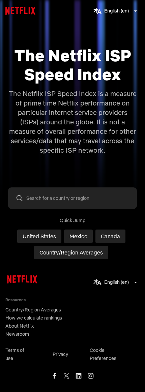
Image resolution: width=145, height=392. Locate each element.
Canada (110, 236)
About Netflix (19, 326)
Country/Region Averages (71, 252)
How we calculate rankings (33, 318)
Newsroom (17, 334)
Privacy (60, 354)
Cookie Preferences (103, 354)
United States (39, 236)
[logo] (22, 11)
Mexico (78, 236)
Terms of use (14, 354)
